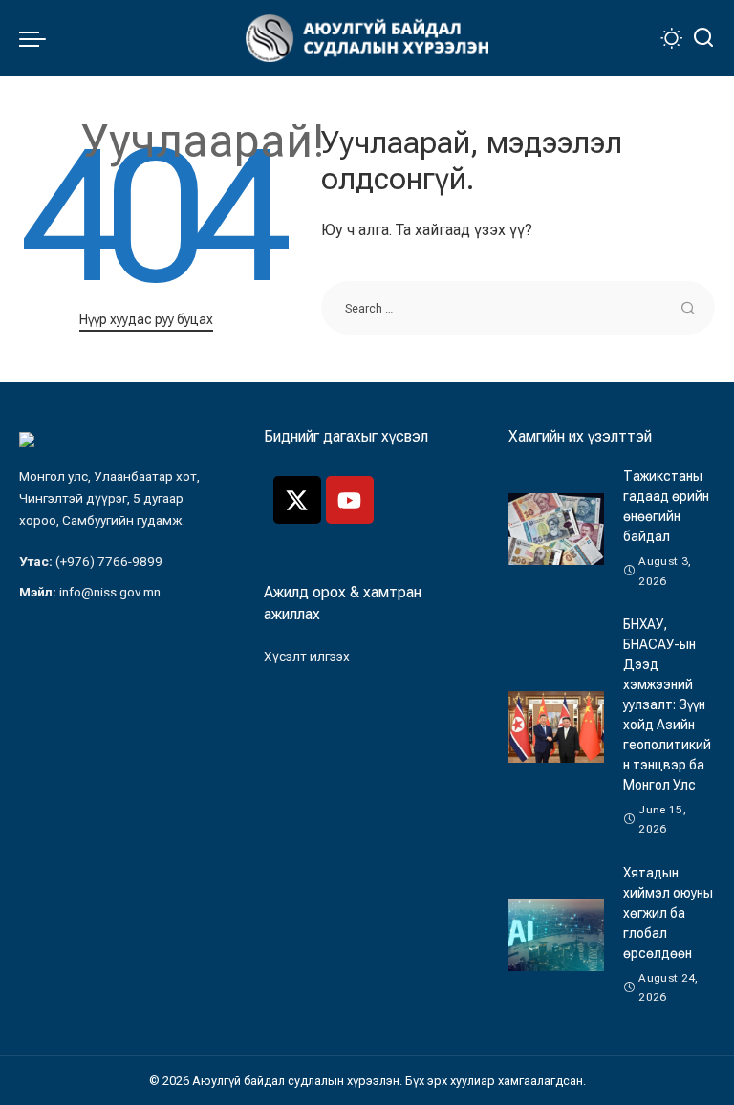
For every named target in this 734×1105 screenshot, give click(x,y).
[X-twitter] (297, 500)
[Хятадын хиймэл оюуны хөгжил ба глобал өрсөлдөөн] (556, 935)
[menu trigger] (37, 38)
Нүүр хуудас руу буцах (146, 319)
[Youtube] (350, 500)
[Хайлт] (703, 38)
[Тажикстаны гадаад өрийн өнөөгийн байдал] (556, 529)
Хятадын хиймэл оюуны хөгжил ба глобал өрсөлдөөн (668, 913)
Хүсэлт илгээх (307, 655)
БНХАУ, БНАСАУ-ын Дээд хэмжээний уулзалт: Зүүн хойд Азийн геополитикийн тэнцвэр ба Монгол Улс (667, 704)
